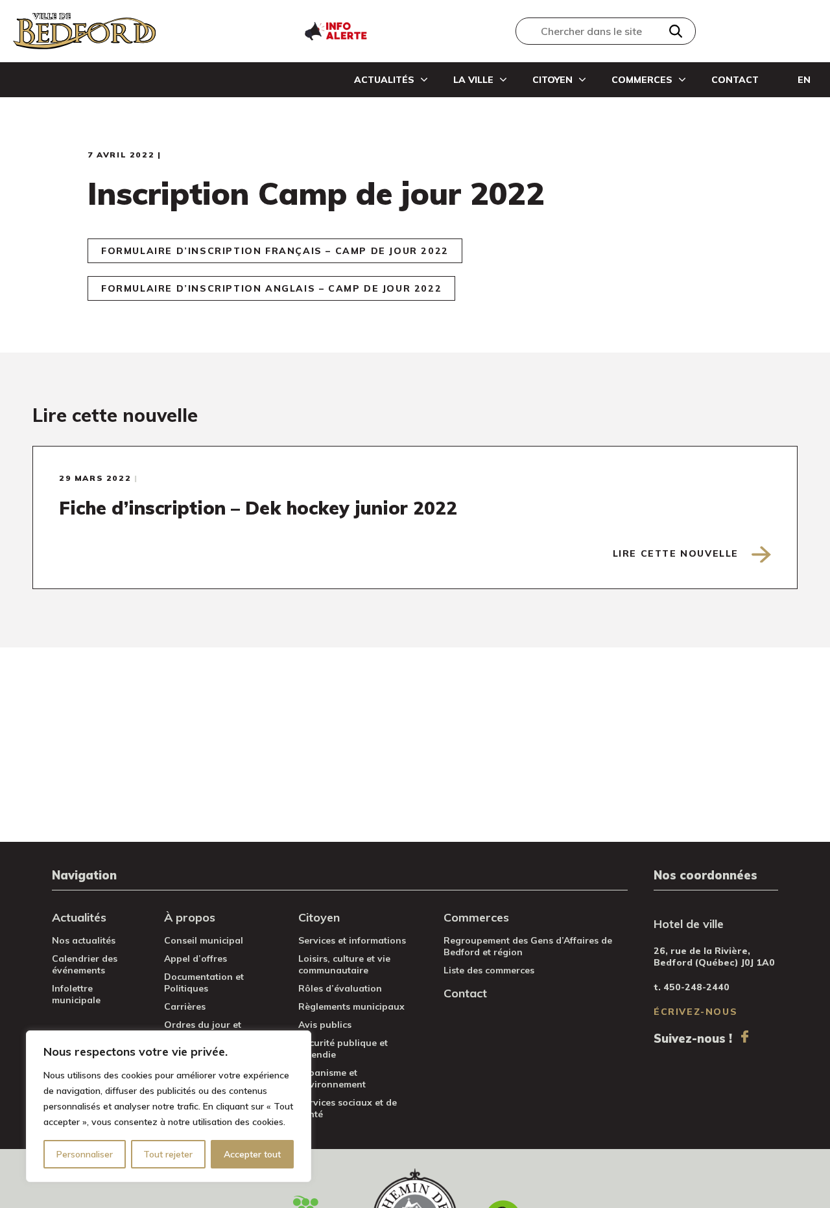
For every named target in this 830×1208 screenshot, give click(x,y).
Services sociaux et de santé (347, 1108)
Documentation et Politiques (204, 982)
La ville (473, 80)
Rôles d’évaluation (340, 988)
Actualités (384, 80)
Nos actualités (83, 940)
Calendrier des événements (84, 964)
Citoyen (552, 80)
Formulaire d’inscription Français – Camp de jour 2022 (275, 251)
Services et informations (352, 940)
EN (804, 80)
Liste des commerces (489, 970)
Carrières (185, 1006)
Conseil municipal (203, 940)
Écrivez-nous (695, 1011)
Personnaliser (84, 1154)
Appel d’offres (195, 958)
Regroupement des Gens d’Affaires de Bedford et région (528, 946)
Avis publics (324, 1024)
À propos (189, 917)
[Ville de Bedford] (84, 31)
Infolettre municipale (76, 994)
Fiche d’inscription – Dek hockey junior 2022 (258, 508)
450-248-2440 (696, 987)
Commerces (641, 80)
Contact (735, 80)
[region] (168, 1106)
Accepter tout (252, 1154)
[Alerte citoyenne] (335, 29)
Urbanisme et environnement (332, 1078)
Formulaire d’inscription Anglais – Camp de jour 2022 (271, 288)
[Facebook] (745, 1036)
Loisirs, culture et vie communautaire (344, 964)
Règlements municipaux (351, 1006)
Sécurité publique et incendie (343, 1048)
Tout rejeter (168, 1154)
